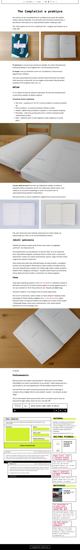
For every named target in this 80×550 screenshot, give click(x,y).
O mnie (39, 1)
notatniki (38, 406)
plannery (48, 406)
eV (6, 452)
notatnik (33, 406)
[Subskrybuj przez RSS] (53, 2)
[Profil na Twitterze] (46, 2)
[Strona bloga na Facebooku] (48, 2)
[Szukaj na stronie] (56, 2)
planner (44, 406)
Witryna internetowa (38, 438)
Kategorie (30, 1)
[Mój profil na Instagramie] (51, 2)
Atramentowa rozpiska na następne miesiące (68, 444)
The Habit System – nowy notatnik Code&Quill (61, 523)
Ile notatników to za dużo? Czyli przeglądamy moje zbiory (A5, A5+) (61, 507)
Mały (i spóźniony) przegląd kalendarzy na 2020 (62, 473)
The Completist (45, 283)
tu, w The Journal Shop (51, 298)
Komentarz (9, 427)
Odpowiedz (9, 462)
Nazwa (35, 427)
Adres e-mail (37, 432)
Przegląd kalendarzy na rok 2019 (69, 492)
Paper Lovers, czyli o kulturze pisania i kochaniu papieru (62, 457)
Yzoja (46, 547)
